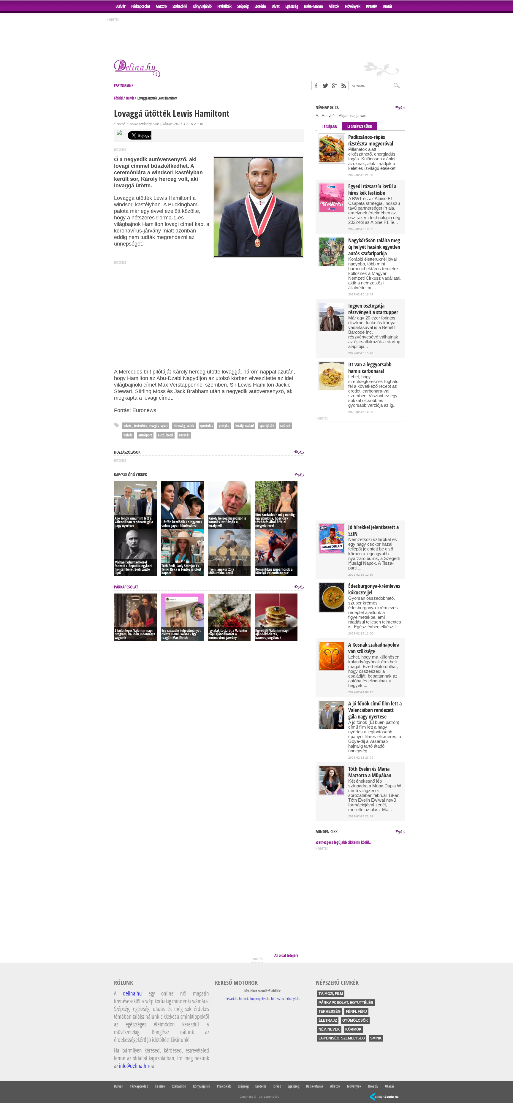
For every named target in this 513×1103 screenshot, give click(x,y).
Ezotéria (260, 6)
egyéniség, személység (342, 1038)
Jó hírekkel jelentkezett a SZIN (373, 530)
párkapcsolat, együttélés (346, 1003)
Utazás (387, 6)
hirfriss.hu (277, 998)
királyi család (244, 425)
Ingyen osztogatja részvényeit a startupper (373, 309)
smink (376, 1038)
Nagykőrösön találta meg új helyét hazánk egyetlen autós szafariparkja (374, 247)
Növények (352, 6)
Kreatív (371, 6)
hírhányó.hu (292, 998)
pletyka (224, 425)
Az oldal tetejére (286, 955)
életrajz (328, 1020)
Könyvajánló (202, 6)
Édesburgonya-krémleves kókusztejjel (374, 589)
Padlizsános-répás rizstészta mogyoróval (370, 140)
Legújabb (329, 126)
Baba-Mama (313, 6)
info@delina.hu (134, 1065)
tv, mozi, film (331, 994)
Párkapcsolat (140, 6)
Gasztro (161, 6)
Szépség (242, 6)
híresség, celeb (184, 425)
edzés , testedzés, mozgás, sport (146, 425)
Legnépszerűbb (359, 126)
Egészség (291, 6)
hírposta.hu (246, 998)
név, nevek (329, 1029)
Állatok (334, 6)
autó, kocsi (165, 435)
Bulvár (120, 6)
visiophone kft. (269, 1096)
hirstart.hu (231, 998)
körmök (353, 1029)
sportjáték (267, 425)
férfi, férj (356, 1011)
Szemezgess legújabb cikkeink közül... (344, 842)
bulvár (128, 435)
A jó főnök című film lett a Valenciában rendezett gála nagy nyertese (375, 710)
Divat (275, 6)
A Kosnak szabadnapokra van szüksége (373, 648)
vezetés (184, 435)
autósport (145, 435)
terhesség (330, 1011)
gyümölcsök (355, 1020)
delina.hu (132, 993)
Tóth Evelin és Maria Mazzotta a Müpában (369, 772)
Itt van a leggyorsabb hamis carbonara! (370, 367)
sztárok (285, 425)
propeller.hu (262, 998)
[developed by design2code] (384, 1097)
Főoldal (118, 98)
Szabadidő (179, 6)
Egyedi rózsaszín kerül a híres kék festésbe (372, 189)
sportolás (206, 425)
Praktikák (224, 6)
